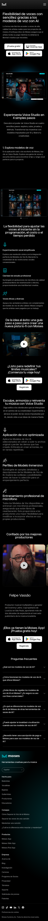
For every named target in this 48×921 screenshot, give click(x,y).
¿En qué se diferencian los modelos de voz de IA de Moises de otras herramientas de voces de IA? (22, 709)
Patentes (5, 899)
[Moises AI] (4, 4)
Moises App (6, 839)
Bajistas (5, 790)
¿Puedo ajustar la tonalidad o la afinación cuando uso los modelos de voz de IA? (21, 724)
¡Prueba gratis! (13, 46)
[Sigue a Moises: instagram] (3, 907)
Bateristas (6, 781)
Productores (7, 799)
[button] (24, 565)
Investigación (7, 868)
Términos (5, 885)
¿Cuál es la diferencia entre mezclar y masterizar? (22, 828)
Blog (3, 863)
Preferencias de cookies (10, 912)
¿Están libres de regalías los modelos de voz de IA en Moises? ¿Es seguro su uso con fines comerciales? (21, 693)
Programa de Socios (10, 877)
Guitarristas (6, 794)
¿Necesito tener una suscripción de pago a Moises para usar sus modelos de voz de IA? (22, 739)
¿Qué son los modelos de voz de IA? (19, 667)
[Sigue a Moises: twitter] (19, 907)
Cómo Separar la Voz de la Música (15, 814)
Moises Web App (9, 843)
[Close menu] (44, 4)
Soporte (5, 890)
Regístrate (24, 387)
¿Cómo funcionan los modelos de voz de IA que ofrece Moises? (22, 678)
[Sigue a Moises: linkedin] (15, 907)
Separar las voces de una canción (15, 819)
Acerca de (6, 859)
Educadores (7, 803)
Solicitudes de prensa (10, 894)
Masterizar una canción (11, 823)
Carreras (5, 872)
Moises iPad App (8, 848)
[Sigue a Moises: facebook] (23, 907)
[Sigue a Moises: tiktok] (7, 907)
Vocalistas (6, 786)
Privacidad (6, 881)
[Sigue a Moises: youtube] (11, 907)
